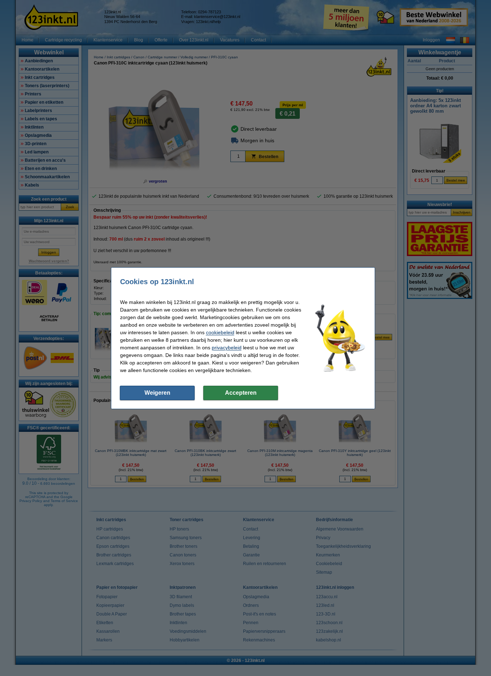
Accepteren (241, 393)
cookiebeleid (220, 332)
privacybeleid (227, 347)
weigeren (157, 393)
